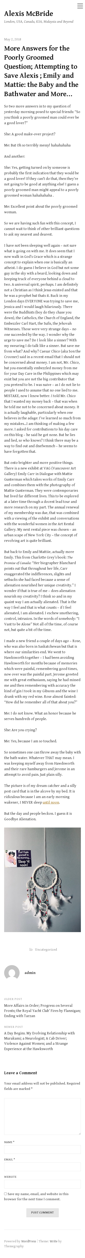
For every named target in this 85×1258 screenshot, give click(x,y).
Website (10, 1177)
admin (30, 973)
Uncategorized (46, 950)
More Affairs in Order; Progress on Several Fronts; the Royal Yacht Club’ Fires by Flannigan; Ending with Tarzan (42, 1010)
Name (9, 1142)
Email (9, 1159)
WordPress (28, 1241)
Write (54, 1241)
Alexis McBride (28, 13)
